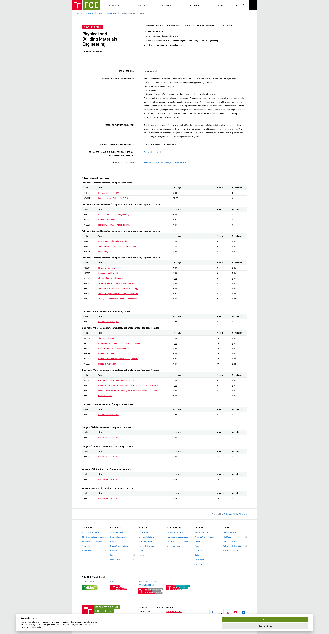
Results (141, 555)
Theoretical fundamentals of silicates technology (118, 288)
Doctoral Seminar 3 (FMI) (108, 414)
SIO (225, 514)
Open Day (86, 546)
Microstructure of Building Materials (113, 241)
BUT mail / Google (234, 550)
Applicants (114, 5)
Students (140, 5)
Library (117, 555)
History (197, 555)
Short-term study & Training (94, 537)
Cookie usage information (31, 627)
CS (253, 5)
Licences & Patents (146, 537)
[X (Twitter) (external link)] (220, 612)
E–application (91, 550)
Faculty (220, 5)
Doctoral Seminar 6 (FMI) (108, 479)
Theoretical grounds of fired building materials (117, 246)
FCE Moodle (231, 537)
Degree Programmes (107, 13)
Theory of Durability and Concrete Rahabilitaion (117, 299)
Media (197, 546)
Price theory (103, 251)
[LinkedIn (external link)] (243, 612)
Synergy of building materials (110, 273)
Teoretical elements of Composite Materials (116, 283)
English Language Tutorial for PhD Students (116, 198)
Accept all (265, 619)
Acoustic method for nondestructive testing (116, 380)
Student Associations (119, 546)
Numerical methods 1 (107, 219)
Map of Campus (201, 532)
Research (166, 5)
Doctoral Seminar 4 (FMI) (108, 437)
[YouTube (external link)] (236, 612)
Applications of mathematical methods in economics (119, 343)
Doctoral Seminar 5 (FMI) (108, 456)
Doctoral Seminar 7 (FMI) (108, 498)
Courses (113, 541)
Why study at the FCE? (91, 532)
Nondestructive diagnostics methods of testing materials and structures (128, 385)
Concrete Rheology (106, 395)
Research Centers (146, 541)
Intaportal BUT (233, 541)
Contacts (114, 550)
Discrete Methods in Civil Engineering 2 (114, 348)
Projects (141, 550)
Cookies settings (265, 626)
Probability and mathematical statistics (114, 225)
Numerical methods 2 (107, 353)
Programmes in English (92, 541)
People (197, 541)
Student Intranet (233, 532)
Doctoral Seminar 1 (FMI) (108, 193)
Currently (198, 550)
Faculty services (173, 546)
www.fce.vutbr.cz (174, 611)
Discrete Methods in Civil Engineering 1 (114, 214)
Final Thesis (119, 559)
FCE (77, 13)
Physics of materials (106, 268)
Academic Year (116, 532)
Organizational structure (205, 537)
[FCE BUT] (86, 5)
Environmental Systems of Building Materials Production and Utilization (127, 390)
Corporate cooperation (176, 532)
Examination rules (151, 152)
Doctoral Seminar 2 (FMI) (108, 321)
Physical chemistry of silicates (110, 278)
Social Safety (199, 559)
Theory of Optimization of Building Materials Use (118, 293)
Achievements (144, 532)
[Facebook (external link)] (212, 612)
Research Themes (146, 546)
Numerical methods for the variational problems (118, 358)
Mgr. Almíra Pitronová (238, 514)
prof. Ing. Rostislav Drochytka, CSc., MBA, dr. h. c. (165, 162)
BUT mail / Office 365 (235, 546)
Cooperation (194, 5)
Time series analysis (106, 338)
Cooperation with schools (177, 541)
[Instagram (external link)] (228, 612)
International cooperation (177, 537)
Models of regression (107, 364)
